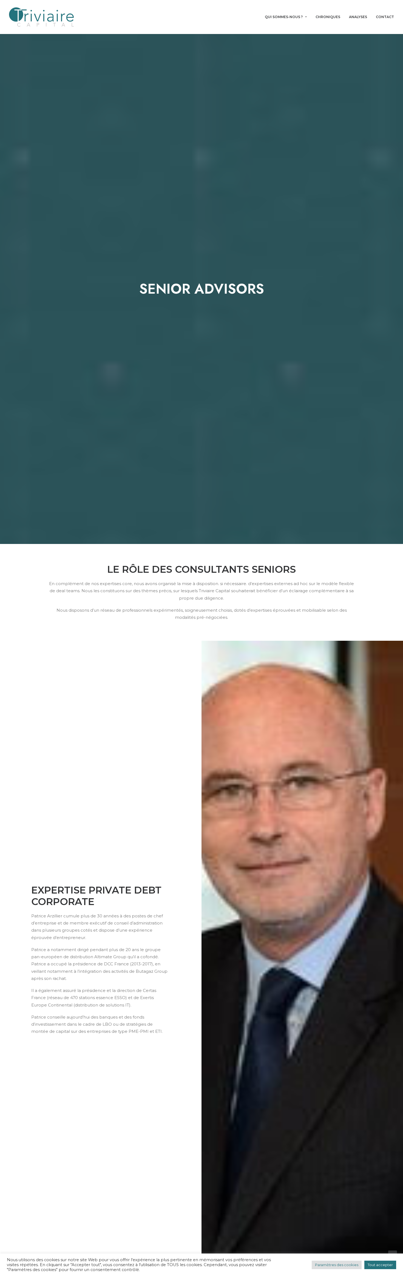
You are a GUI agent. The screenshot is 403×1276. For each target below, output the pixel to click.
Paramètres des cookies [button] (336, 1265)
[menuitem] (288, 17)
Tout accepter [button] (380, 1265)
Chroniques (328, 17)
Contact (385, 17)
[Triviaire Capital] (41, 17)
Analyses (358, 17)
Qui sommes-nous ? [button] (284, 17)
